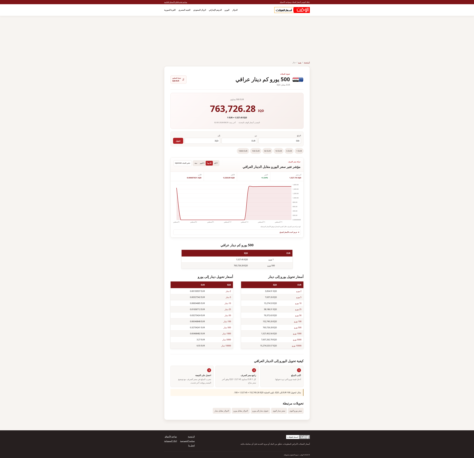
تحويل (178, 140)
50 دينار (228, 315)
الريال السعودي (199, 10)
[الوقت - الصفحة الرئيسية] (292, 10)
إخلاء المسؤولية (170, 441)
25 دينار (228, 309)
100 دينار (227, 321)
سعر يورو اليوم (296, 410)
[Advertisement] (237, 34)
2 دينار (228, 291)
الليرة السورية (170, 10)
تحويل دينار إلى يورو (260, 410)
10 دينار (228, 303)
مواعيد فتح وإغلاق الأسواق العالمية (175, 2)
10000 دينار (226, 345)
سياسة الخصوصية (187, 441)
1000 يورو (297, 333)
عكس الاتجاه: (182, 163)
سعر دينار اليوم (279, 410)
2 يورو (298, 291)
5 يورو (298, 297)
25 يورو (298, 309)
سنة (196, 163)
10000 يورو (296, 345)
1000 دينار (226, 333)
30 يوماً (209, 163)
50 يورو (298, 315)
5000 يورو (297, 339)
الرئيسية (307, 62)
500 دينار (227, 327)
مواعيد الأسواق (171, 436)
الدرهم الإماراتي (215, 10)
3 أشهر (202, 163)
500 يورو (297, 327)
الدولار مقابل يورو (241, 410)
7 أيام (215, 163)
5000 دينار (226, 339)
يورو (299, 62)
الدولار (234, 10)
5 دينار (228, 297)
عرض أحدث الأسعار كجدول (288, 232)
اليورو (227, 10)
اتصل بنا (191, 445)
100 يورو (297, 321)
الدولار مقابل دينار (222, 410)
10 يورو (298, 303)
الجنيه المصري (184, 10)
